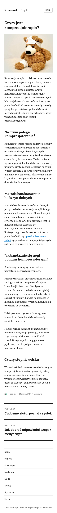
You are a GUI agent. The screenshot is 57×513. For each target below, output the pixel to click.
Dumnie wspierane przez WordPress (36, 508)
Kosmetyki (9, 465)
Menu (48, 10)
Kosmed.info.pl (15, 10)
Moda (7, 478)
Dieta (7, 451)
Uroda (7, 499)
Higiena (8, 458)
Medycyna (38, 393)
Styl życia (9, 492)
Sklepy (7, 485)
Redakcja (12, 393)
